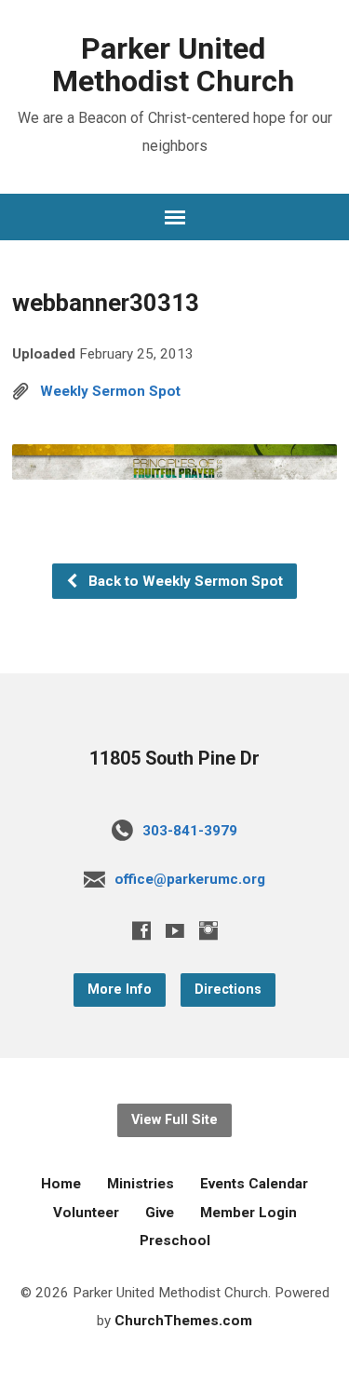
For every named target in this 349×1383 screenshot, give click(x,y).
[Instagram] (208, 930)
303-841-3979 (189, 830)
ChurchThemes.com (183, 1320)
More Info (119, 989)
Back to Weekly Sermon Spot (184, 581)
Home (61, 1183)
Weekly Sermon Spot (110, 391)
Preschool (175, 1240)
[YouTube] (175, 930)
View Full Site (174, 1120)
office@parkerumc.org (189, 879)
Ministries (140, 1183)
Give (159, 1212)
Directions (228, 989)
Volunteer (86, 1212)
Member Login (248, 1212)
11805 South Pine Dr (174, 758)
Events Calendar (254, 1183)
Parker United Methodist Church (173, 65)
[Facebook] (141, 930)
